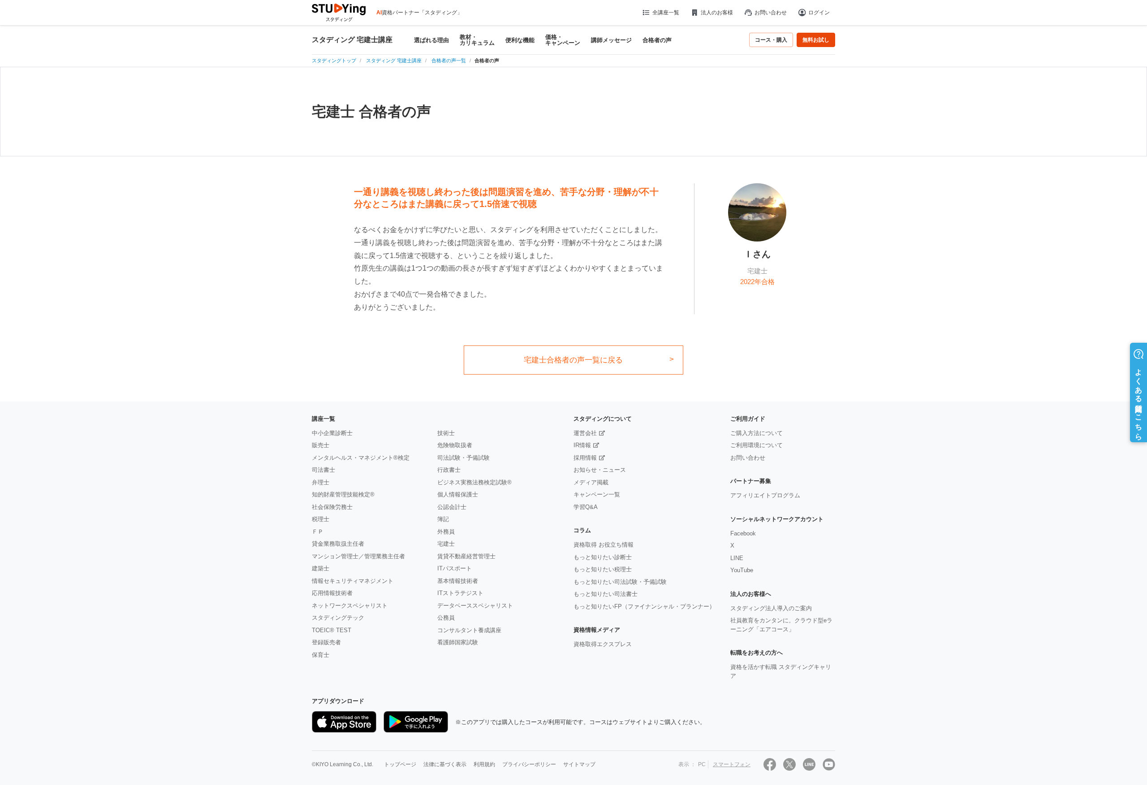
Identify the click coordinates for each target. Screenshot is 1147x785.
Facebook (743, 533)
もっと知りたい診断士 (603, 557)
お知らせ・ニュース (600, 469)
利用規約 (484, 764)
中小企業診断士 (332, 433)
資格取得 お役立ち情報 (604, 544)
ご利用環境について (756, 445)
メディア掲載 (591, 482)
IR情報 (582, 445)
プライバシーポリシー (529, 764)
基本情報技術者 (457, 581)
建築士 (320, 568)
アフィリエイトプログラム (765, 495)
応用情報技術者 (332, 593)
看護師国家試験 (457, 642)
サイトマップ (579, 764)
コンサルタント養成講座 (469, 630)
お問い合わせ (771, 12)
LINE (736, 558)
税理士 (320, 519)
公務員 (446, 617)
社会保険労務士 (332, 507)
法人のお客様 (717, 12)
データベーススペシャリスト (475, 605)
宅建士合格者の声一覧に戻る (573, 360)
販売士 (320, 445)
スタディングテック (338, 617)
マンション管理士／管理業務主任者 (358, 556)
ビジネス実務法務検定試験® (474, 482)
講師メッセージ (611, 40)
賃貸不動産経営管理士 (466, 556)
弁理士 (320, 482)
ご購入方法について (756, 433)
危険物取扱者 (454, 445)
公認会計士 (451, 507)
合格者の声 (657, 40)
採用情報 (585, 457)
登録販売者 (326, 642)
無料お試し (815, 40)
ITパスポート (454, 568)
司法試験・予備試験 (463, 457)
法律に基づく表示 (444, 764)
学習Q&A (586, 507)
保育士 (320, 654)
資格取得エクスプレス (603, 644)
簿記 (443, 519)
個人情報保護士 (457, 494)
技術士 (446, 433)
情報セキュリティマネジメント (352, 581)
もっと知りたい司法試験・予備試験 (620, 581)
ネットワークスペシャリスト (350, 605)
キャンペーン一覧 (597, 494)
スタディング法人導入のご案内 (771, 608)
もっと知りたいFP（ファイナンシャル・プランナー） (644, 606)
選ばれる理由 (431, 40)
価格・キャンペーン (562, 40)
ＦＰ (317, 531)
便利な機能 (520, 40)
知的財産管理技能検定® (343, 494)
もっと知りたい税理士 (603, 569)
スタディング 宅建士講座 (352, 39)
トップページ (400, 764)
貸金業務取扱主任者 (338, 543)
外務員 (446, 531)
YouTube (741, 570)
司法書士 (323, 469)
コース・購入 (771, 40)
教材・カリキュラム (477, 40)
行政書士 (449, 469)
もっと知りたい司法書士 (606, 594)
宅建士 (446, 543)
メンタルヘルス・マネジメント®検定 (361, 457)
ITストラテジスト (460, 593)
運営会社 (585, 433)
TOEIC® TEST (331, 630)
